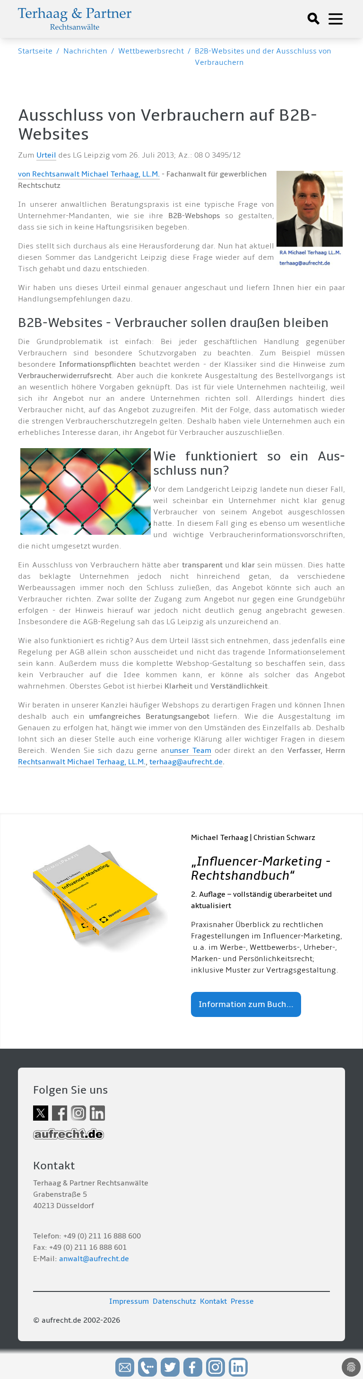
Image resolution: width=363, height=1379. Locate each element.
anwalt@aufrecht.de (94, 1259)
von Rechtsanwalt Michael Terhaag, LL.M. (89, 174)
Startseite (35, 51)
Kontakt (213, 1301)
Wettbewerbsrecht (151, 51)
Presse (242, 1301)
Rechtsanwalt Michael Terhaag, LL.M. (82, 762)
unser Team (190, 750)
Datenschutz (174, 1301)
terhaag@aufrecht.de (186, 762)
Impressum (129, 1301)
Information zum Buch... (246, 1004)
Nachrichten (85, 51)
